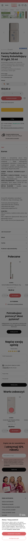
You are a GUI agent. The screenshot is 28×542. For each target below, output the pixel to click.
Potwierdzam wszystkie (14, 534)
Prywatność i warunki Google (13, 529)
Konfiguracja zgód (14, 538)
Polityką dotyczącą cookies (15, 523)
